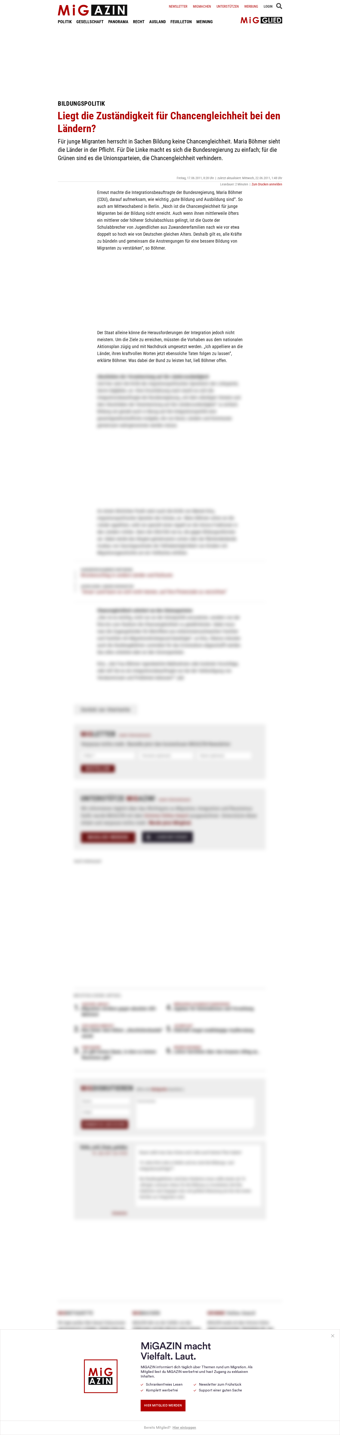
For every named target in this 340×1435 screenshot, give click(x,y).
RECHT (139, 21)
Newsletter (178, 6)
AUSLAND (157, 21)
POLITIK (65, 21)
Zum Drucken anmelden (267, 184)
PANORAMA (118, 21)
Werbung (251, 6)
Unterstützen (227, 6)
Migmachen (202, 6)
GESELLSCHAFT (90, 21)
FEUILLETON (181, 21)
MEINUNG (204, 21)
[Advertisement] (170, 62)
